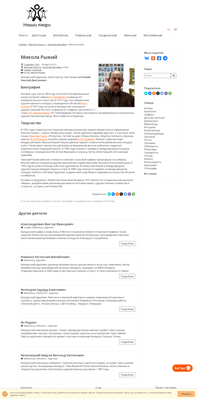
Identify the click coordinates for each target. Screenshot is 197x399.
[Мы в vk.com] (146, 58)
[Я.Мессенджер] (109, 194)
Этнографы (150, 168)
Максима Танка (38, 136)
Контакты (26, 387)
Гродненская (108, 35)
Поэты (147, 139)
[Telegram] (125, 194)
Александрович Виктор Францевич (47, 224)
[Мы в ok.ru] (153, 58)
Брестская (39, 35)
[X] (121, 194)
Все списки (150, 173)
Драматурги (151, 121)
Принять (186, 394)
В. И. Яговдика (39, 139)
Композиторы (152, 130)
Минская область (37, 44)
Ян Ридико (28, 322)
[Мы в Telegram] (165, 58)
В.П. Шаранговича (39, 112)
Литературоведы (154, 133)
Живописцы (150, 124)
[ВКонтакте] (113, 194)
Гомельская (83, 35)
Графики (149, 114)
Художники (150, 165)
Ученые (148, 155)
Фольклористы (152, 162)
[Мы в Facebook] (159, 58)
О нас (98, 387)
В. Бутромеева (86, 139)
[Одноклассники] (117, 194)
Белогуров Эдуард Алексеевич (43, 290)
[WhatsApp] (133, 194)
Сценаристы (151, 152)
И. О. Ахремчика (57, 97)
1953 (36, 64)
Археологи (150, 111)
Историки (149, 127)
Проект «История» (165, 387)
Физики (148, 158)
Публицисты (151, 146)
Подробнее (127, 243)
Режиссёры (150, 149)
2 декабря (29, 64)
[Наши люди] (36, 20)
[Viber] (129, 194)
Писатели (149, 136)
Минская (130, 35)
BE (175, 29)
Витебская (60, 35)
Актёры (148, 108)
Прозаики (149, 143)
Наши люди (37, 24)
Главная (22, 44)
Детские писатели (154, 117)
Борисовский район (57, 44)
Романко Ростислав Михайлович (45, 257)
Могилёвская (153, 35)
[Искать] (173, 75)
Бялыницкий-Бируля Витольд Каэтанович (52, 355)
